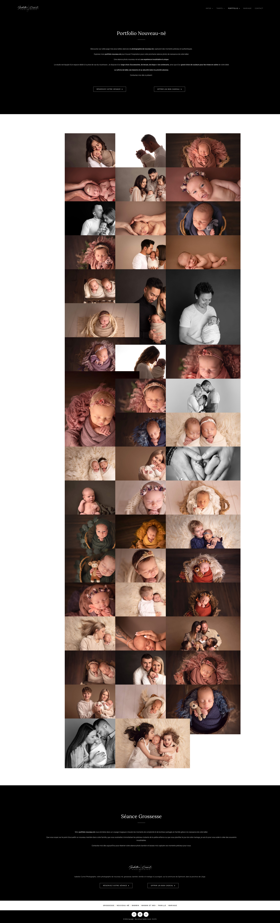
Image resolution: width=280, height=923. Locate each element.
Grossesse (108, 905)
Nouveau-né (123, 905)
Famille (162, 905)
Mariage (172, 905)
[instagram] (140, 914)
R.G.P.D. (154, 919)
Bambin (135, 905)
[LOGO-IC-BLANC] (28, 5)
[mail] (146, 914)
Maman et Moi (148, 905)
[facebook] (134, 914)
